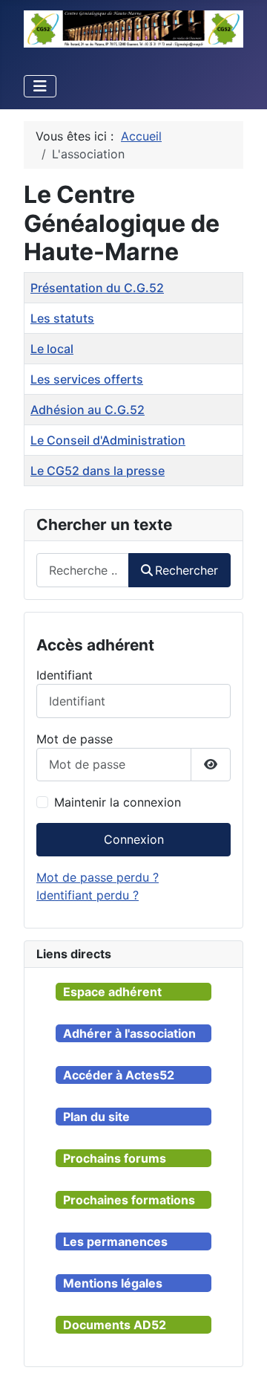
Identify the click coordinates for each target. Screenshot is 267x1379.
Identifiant (64, 675)
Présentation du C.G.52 (97, 287)
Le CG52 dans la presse (97, 470)
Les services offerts (86, 379)
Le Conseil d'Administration (107, 440)
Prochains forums (114, 1158)
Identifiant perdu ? (87, 895)
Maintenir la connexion (117, 802)
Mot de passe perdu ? (97, 877)
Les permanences (115, 1241)
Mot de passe (74, 739)
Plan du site (96, 1116)
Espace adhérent (112, 991)
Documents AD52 (114, 1324)
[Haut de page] (241, 1351)
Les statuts (62, 318)
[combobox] (82, 570)
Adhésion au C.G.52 (87, 409)
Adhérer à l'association (129, 1033)
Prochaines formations (129, 1199)
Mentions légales (112, 1283)
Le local (51, 348)
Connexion (134, 839)
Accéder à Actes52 (118, 1075)
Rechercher (186, 570)
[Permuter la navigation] (40, 86)
